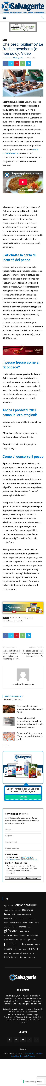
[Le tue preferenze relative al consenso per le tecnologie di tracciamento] (32, 1081)
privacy (37, 944)
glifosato (10, 930)
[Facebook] (5, 63)
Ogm (29, 939)
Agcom (6, 906)
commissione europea (27, 919)
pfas (23, 944)
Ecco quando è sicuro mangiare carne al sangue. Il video (30, 709)
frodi (12, 618)
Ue (25, 957)
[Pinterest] (16, 63)
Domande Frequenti (27, 1056)
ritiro (16, 949)
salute (33, 948)
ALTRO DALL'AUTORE (13, 700)
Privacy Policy (29, 1053)
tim (20, 957)
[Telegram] (28, 63)
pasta (34, 940)
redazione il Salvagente (14, 58)
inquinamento (11, 935)
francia (22, 926)
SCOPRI (23, 797)
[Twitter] (11, 63)
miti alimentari (9, 940)
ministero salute (32, 935)
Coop (6, 923)
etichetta (7, 927)
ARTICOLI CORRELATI (14, 696)
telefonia (8, 957)
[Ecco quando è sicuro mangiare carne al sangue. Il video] (9, 709)
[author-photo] (23, 681)
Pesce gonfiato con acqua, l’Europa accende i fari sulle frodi (30, 736)
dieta (25, 922)
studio (32, 953)
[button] (4, 17)
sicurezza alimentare (20, 953)
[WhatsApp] (22, 63)
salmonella (23, 949)
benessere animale (24, 915)
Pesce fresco (8, 621)
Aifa (12, 906)
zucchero (31, 957)
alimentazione (26, 905)
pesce (29, 618)
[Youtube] (36, 1039)
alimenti (7, 910)
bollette (8, 918)
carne (16, 919)
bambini (9, 914)
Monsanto (20, 939)
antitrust (27, 909)
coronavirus (15, 922)
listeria (22, 935)
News (5, 40)
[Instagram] (16, 1039)
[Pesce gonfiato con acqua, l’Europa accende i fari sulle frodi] (9, 736)
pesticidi (11, 943)
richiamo (8, 949)
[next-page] (8, 745)
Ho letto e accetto (22, 858)
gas (28, 927)
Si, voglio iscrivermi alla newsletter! (23, 878)
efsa (36, 922)
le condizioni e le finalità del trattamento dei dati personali (22, 858)
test (16, 957)
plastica (30, 944)
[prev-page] (4, 745)
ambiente (16, 910)
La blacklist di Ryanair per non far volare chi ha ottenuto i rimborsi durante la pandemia (13, 655)
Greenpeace (24, 931)
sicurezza (7, 953)
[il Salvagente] (23, 7)
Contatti (23, 1049)
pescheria (19, 621)
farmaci (15, 927)
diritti (31, 923)
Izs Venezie (20, 618)
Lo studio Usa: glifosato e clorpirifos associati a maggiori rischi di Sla (33, 653)
